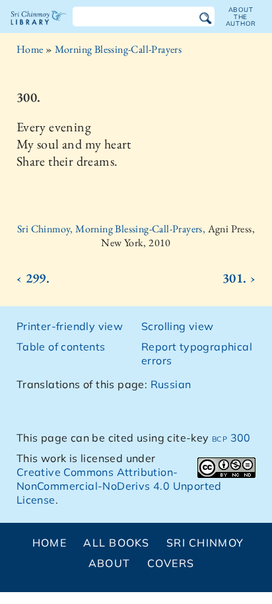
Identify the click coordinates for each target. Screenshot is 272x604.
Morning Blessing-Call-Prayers (118, 49)
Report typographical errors (196, 353)
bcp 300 (231, 437)
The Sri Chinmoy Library (39, 29)
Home (30, 49)
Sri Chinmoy (205, 542)
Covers (171, 563)
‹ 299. (33, 277)
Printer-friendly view (70, 326)
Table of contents (61, 346)
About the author (241, 16)
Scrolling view (177, 326)
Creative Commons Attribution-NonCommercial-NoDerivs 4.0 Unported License (119, 485)
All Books (116, 542)
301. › (238, 277)
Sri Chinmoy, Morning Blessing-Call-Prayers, (112, 229)
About (109, 563)
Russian (171, 384)
